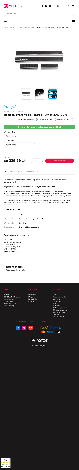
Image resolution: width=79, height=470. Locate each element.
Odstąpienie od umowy (60, 310)
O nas (55, 295)
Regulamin (56, 305)
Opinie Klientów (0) (31, 172)
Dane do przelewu (59, 312)
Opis (5, 172)
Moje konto (32, 295)
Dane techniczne (15, 172)
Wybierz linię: (9, 141)
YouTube (50, 6)
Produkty (12, 27)
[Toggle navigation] (73, 21)
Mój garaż (31, 297)
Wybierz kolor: (9, 132)
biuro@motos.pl (9, 305)
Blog (54, 303)
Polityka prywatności (60, 308)
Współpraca (57, 301)
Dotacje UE (56, 314)
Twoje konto (68, 6)
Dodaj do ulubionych (72, 119)
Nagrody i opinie (58, 316)
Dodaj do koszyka (59, 161)
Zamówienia (32, 299)
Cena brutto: (8, 157)
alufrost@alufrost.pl (11, 251)
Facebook (43, 6)
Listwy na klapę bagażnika (25, 27)
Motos (6, 27)
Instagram (46, 6)
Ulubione (31, 301)
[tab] (6, 171)
